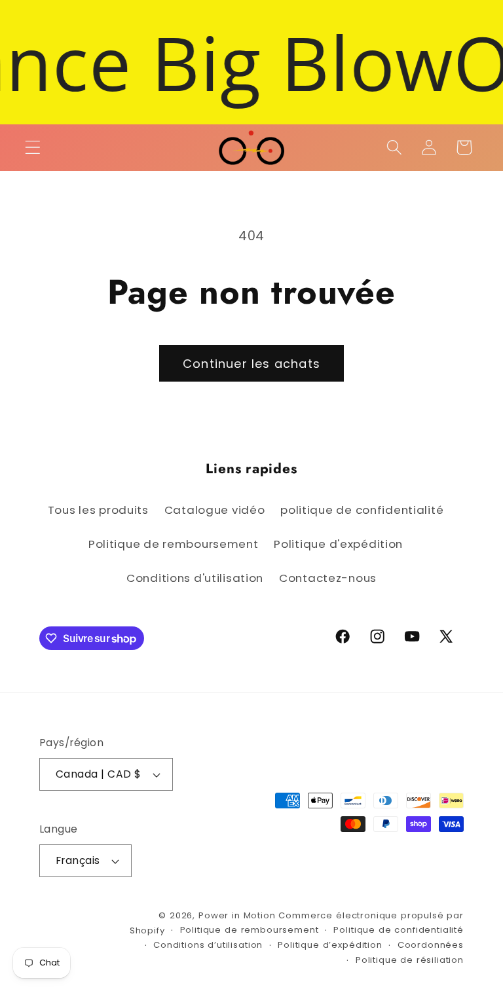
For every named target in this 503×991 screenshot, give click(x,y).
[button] (33, 147)
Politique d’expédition (330, 945)
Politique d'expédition (338, 544)
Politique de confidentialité (398, 930)
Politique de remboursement (173, 544)
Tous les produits (98, 510)
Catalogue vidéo (214, 510)
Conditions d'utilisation (194, 578)
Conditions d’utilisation (208, 945)
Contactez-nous (328, 578)
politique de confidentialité (361, 510)
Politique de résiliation (410, 960)
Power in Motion (237, 915)
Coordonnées (431, 945)
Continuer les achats (251, 363)
